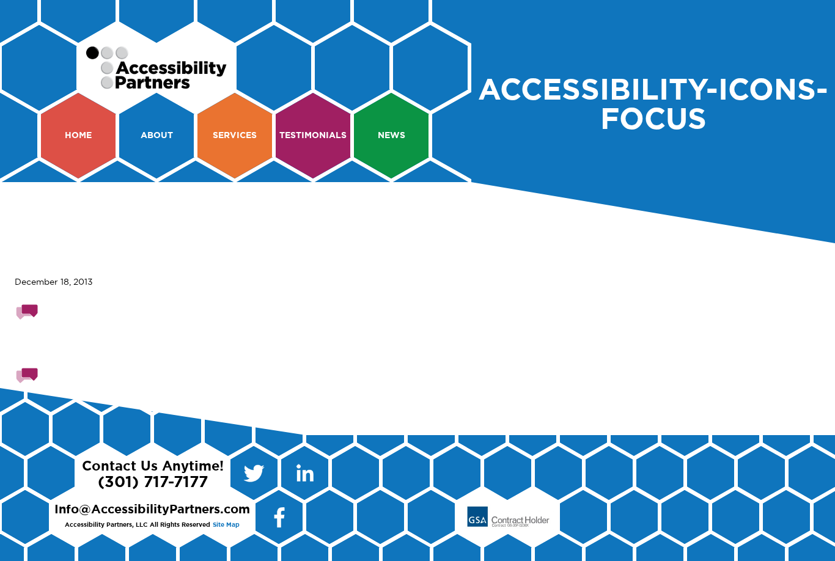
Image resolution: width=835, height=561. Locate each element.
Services (235, 135)
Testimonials (313, 135)
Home (78, 135)
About (157, 135)
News (391, 135)
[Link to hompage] (157, 84)
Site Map (226, 525)
